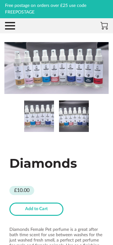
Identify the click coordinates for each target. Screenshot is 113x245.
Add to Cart (36, 209)
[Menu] (10, 25)
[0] (104, 26)
